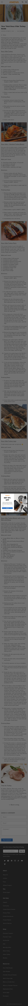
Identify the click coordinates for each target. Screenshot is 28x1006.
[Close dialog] (26, 494)
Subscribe (7, 508)
